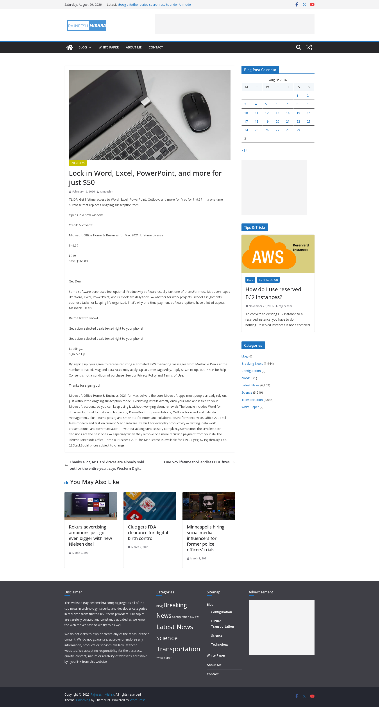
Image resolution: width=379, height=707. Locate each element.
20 (277, 121)
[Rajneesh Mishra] (69, 47)
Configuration (268, 279)
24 (246, 130)
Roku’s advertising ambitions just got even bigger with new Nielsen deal (90, 535)
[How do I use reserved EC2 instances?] (278, 254)
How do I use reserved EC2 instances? (273, 293)
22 (298, 121)
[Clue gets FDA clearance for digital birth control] (149, 495)
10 (246, 113)
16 (308, 113)
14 (288, 113)
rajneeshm (106, 191)
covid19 (246, 378)
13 (277, 113)
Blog (83, 47)
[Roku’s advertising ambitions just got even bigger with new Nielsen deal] (90, 495)
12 (267, 113)
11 (256, 113)
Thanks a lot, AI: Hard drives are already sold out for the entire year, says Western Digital (107, 465)
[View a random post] (309, 47)
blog (250, 279)
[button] (89, 47)
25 (256, 130)
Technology (220, 644)
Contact (156, 47)
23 (308, 121)
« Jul (244, 150)
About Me (134, 47)
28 (288, 130)
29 (298, 130)
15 (298, 113)
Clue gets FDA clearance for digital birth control (148, 532)
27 (277, 130)
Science (246, 392)
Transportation (252, 400)
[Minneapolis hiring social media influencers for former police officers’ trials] (208, 495)
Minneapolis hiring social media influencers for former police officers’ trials (205, 538)
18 (256, 121)
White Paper (109, 47)
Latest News (78, 162)
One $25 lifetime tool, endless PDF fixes (197, 462)
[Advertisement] (235, 24)
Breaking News (252, 363)
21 (288, 121)
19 (267, 121)
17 (246, 121)
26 (267, 130)
